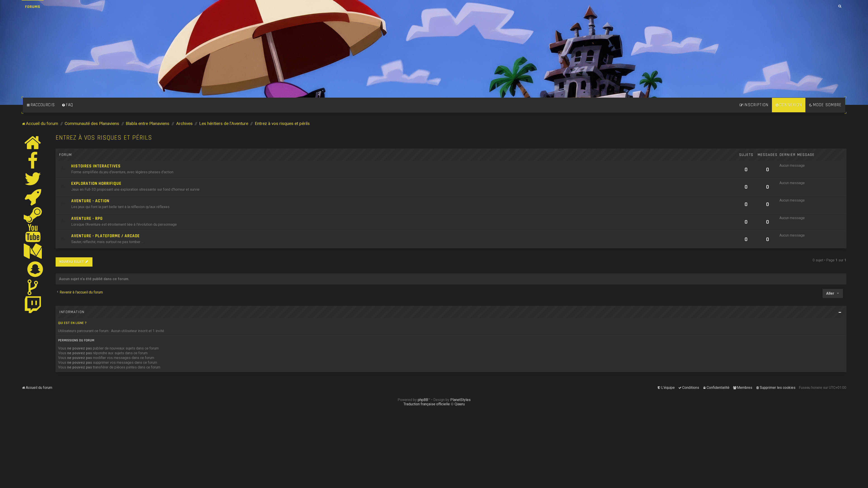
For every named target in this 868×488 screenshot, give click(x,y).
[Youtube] (33, 233)
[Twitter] (33, 179)
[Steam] (33, 215)
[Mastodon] (33, 251)
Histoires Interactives (96, 166)
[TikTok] (33, 287)
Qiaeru (460, 404)
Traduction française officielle (426, 404)
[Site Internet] (33, 143)
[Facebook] (33, 161)
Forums (32, 6)
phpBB (423, 400)
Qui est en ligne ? (72, 323)
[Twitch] (33, 305)
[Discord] (33, 197)
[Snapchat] (35, 269)
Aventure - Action (90, 201)
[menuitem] (67, 105)
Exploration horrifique (96, 183)
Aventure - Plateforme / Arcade (105, 236)
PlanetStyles (460, 400)
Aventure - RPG (87, 218)
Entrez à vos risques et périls (104, 138)
